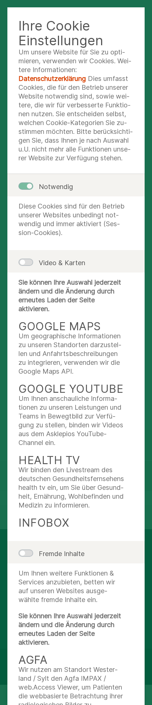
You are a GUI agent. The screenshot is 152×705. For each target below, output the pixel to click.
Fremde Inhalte (61, 554)
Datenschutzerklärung (52, 78)
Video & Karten (62, 263)
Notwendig (56, 187)
